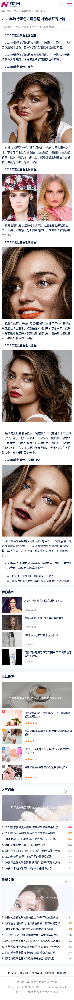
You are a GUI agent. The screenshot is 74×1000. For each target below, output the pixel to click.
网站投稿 (49, 973)
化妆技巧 (38, 11)
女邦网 (52, 27)
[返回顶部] (66, 992)
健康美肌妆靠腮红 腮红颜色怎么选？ (33, 576)
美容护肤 (26, 11)
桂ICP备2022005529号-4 (42, 992)
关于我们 (12, 973)
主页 (16, 11)
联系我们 (24, 973)
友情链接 (62, 973)
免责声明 (37, 973)
